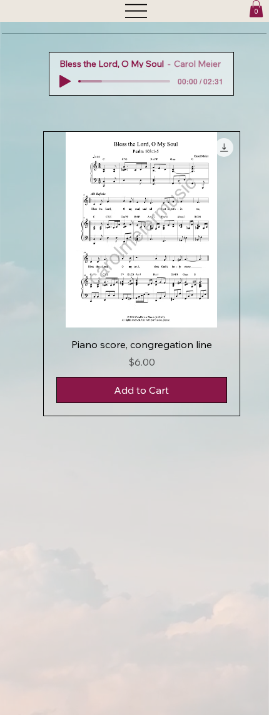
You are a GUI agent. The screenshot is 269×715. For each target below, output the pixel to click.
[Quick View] (142, 230)
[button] (256, 8)
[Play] (65, 81)
